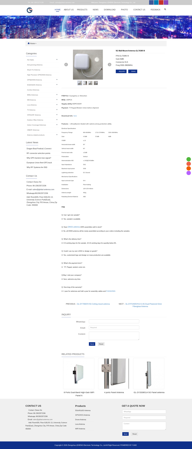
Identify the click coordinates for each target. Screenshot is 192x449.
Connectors (110, 291)
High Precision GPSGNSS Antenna (39, 75)
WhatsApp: (81, 322)
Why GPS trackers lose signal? (39, 158)
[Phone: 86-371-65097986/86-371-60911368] (188, 164)
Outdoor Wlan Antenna (35, 120)
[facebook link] (151, 2)
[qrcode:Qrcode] (188, 173)
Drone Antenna (80, 419)
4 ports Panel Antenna (114, 392)
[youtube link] (161, 2)
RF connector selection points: (39, 153)
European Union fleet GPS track (39, 163)
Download (110, 9)
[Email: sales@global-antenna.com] (188, 168)
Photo (124, 9)
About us (69, 9)
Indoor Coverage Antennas (36, 125)
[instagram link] (166, 2)
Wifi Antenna (31, 100)
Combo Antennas (33, 90)
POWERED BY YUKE (128, 445)
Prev (66, 64)
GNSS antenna (74, 227)
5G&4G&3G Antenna (34, 85)
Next (109, 64)
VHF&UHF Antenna (34, 115)
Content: (82, 334)
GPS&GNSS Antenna (34, 80)
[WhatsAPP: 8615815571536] (188, 159)
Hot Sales (30, 60)
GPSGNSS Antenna (82, 415)
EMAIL (133, 71)
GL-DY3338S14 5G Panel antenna (149, 392)
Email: (83, 328)
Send (92, 344)
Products (82, 9)
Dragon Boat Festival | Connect (39, 149)
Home (58, 9)
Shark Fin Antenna (33, 70)
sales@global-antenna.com (65, 2)
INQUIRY (121, 71)
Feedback (155, 9)
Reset (101, 344)
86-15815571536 (37, 2)
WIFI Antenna (80, 429)
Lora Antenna (32, 105)
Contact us (139, 9)
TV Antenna (31, 110)
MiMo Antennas (32, 95)
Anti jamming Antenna (34, 65)
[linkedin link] (156, 2)
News (96, 9)
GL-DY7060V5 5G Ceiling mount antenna (93, 304)
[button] (88, 9)
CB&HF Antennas (33, 130)
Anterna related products (36, 135)
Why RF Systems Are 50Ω (37, 167)
